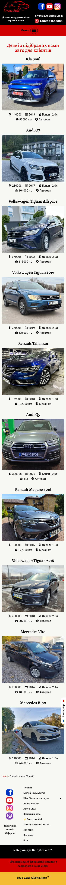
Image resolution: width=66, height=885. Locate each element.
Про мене (28, 829)
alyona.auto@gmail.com (49, 15)
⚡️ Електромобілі (32, 819)
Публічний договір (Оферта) (10, 829)
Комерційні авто (31, 814)
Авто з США (29, 808)
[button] (34, 30)
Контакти (28, 835)
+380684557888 (51, 21)
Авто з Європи (31, 803)
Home (5, 776)
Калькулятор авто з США (36, 824)
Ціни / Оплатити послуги (36, 798)
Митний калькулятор (34, 793)
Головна (27, 787)
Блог (25, 840)
